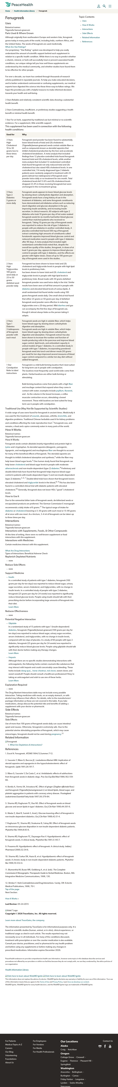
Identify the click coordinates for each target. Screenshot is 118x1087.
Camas (75, 1076)
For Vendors (38, 1045)
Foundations (10, 1059)
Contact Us (108, 1041)
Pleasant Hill (85, 1061)
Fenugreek (43, 11)
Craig (63, 1050)
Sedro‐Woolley (76, 1083)
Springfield (66, 1065)
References (87, 42)
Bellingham (77, 1072)
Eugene (64, 1061)
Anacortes (65, 1072)
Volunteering (11, 1056)
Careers (8, 1048)
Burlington (65, 1076)
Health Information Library (24, 11)
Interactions (87, 29)
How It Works (11, 899)
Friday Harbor (67, 1079)
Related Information (91, 38)
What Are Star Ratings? (15, 47)
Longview (79, 1079)
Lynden (64, 1083)
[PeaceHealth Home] (19, 4)
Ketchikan (72, 1050)
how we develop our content (78, 982)
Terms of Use (44, 982)
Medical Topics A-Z (13, 1045)
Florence (74, 1061)
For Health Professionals (43, 1052)
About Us (9, 1063)
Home (7, 11)
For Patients (10, 1041)
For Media (37, 1048)
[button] (104, 6)
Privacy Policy (58, 982)
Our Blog (9, 1052)
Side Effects (87, 34)
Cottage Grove (67, 1057)
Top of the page (12, 889)
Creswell (80, 1057)
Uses (84, 21)
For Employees (39, 1041)
